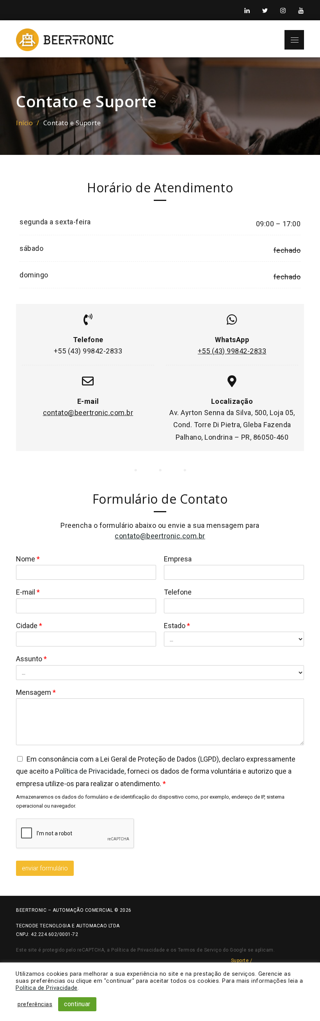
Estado (177, 625)
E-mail (28, 592)
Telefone (178, 592)
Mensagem (36, 692)
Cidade (29, 625)
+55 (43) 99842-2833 (232, 351)
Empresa (178, 559)
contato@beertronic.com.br (88, 412)
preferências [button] (35, 1004)
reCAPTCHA (91, 950)
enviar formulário (45, 868)
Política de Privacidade (89, 771)
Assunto (31, 659)
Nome (28, 559)
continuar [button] (77, 1004)
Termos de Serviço (200, 950)
